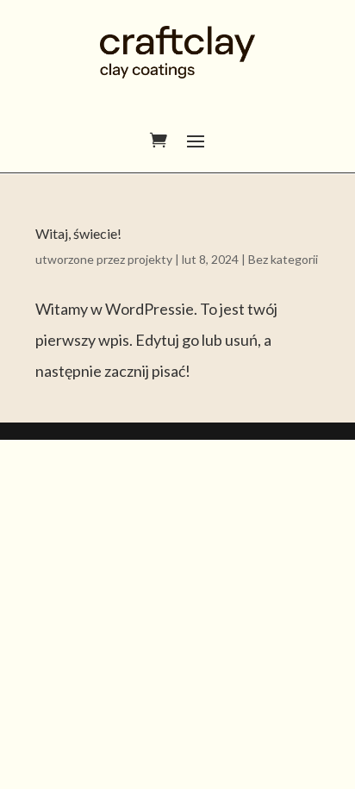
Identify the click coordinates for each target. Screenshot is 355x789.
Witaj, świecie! (78, 233)
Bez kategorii (283, 259)
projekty (150, 259)
